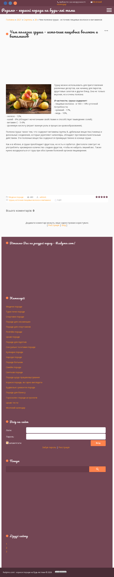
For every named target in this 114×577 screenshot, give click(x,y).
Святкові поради (14, 372)
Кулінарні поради (14, 352)
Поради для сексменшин (18, 321)
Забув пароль (49, 447)
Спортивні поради (15, 316)
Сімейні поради (13, 367)
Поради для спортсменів (18, 326)
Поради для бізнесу (16, 392)
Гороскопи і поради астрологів (21, 397)
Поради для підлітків (16, 342)
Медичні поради (16, 197)
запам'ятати (15, 443)
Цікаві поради (13, 336)
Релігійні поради (14, 331)
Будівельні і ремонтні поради (20, 387)
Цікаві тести (12, 402)
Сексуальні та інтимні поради (20, 347)
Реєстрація (53, 225)
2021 (19, 19)
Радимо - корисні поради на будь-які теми (38, 10)
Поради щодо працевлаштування (23, 377)
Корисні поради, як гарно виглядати (24, 382)
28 (35, 19)
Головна (10, 19)
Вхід (64, 225)
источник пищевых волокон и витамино (33, 200)
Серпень (28, 19)
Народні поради (14, 357)
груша (11, 200)
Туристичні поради (15, 311)
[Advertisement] (57, 62)
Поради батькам (14, 362)
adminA (43, 197)
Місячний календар (15, 407)
